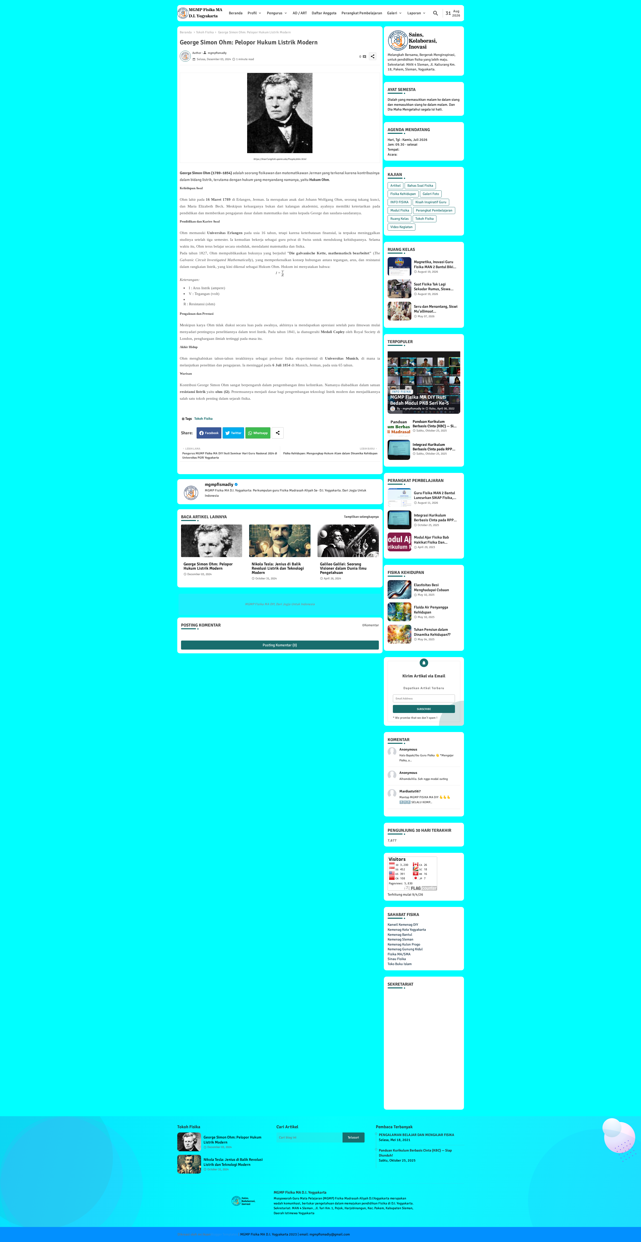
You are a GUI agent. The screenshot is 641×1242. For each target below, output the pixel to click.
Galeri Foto (431, 194)
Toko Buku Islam (400, 964)
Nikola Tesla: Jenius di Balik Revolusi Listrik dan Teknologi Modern (278, 568)
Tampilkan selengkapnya (361, 517)
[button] (436, 13)
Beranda (236, 13)
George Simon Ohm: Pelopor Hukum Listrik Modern (208, 566)
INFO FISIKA (399, 202)
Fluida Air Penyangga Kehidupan (431, 609)
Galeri (392, 13)
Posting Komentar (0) (280, 645)
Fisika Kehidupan (403, 194)
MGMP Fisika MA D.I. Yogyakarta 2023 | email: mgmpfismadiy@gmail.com (295, 1234)
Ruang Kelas (399, 219)
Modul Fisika (399, 210)
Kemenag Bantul (400, 935)
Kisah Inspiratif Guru (430, 202)
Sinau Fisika (397, 959)
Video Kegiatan (401, 227)
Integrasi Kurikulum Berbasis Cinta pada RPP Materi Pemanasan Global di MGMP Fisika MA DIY (433, 446)
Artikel (395, 185)
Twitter (236, 433)
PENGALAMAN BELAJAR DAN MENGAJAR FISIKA (416, 1135)
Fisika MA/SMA (399, 954)
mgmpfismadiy (219, 484)
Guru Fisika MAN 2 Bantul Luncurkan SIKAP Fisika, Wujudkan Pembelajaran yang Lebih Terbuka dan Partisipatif (434, 495)
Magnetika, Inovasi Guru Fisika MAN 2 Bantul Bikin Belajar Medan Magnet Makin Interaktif (434, 264)
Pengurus (274, 13)
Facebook (212, 433)
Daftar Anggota (324, 13)
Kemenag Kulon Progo (404, 944)
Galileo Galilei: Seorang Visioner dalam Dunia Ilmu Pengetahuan (343, 568)
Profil (252, 13)
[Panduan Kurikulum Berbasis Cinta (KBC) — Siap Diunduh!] (399, 427)
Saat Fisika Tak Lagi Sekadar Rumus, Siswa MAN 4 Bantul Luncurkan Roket (434, 287)
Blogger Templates (224, 1234)
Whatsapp (260, 433)
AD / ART (300, 13)
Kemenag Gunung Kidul (405, 949)
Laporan (414, 13)
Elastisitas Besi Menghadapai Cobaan (431, 587)
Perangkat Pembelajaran (362, 13)
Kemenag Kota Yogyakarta (407, 929)
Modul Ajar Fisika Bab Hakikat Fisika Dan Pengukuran (431, 540)
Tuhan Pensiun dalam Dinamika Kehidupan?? (432, 632)
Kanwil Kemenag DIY (403, 924)
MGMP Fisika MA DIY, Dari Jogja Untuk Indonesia (280, 604)
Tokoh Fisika (205, 32)
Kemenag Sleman (400, 939)
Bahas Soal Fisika (420, 185)
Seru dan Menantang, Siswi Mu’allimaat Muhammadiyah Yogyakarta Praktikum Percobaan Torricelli (435, 309)
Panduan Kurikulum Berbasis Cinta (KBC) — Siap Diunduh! (435, 423)
